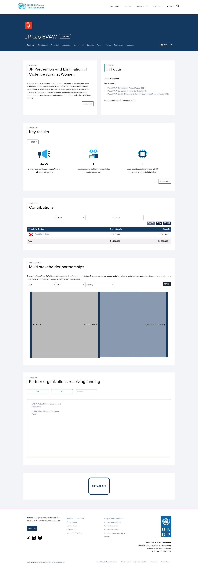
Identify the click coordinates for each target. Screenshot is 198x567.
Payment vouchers (111, 526)
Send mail (32, 528)
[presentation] (32, 45)
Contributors (72, 526)
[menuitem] (166, 45)
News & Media (140, 7)
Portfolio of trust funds (75, 518)
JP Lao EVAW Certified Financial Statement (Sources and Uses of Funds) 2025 (138, 94)
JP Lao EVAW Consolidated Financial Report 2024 (127, 91)
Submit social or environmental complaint (134, 562)
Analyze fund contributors (114, 518)
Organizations (72, 529)
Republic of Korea (42, 234)
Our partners (72, 522)
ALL (62, 391)
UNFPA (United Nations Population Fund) (45, 412)
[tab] (32, 45)
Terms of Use (165, 562)
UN (37, 391)
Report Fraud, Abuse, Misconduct (106, 562)
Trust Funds (112, 7)
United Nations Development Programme (52, 562)
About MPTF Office (74, 533)
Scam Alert (154, 562)
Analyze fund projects (112, 522)
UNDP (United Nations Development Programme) (46, 405)
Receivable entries (111, 529)
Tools (165, 45)
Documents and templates (114, 533)
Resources (156, 7)
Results (107, 536)
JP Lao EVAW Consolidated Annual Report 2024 (126, 88)
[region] (99, 325)
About (168, 7)
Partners (126, 7)
